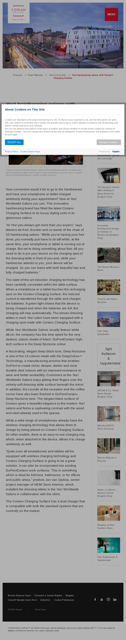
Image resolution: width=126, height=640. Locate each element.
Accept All (14, 142)
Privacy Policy (11, 151)
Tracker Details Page (30, 151)
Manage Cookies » (109, 142)
